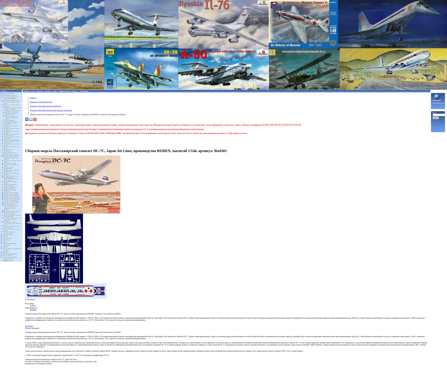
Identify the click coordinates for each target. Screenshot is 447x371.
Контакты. (40, 91)
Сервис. (54, 91)
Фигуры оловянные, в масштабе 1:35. (10, 232)
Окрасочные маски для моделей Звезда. (10, 153)
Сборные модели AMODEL (11, 192)
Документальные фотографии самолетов (11, 120)
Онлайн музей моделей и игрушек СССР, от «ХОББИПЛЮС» (10, 259)
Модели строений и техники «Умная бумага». (12, 226)
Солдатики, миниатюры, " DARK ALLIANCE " (11, 187)
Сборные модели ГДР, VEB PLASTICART (11, 171)
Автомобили (6, 240)
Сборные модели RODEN (11, 195)
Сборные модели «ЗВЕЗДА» (12, 155)
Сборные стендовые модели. (11, 100)
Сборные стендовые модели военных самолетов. (12, 108)
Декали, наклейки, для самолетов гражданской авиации (11, 117)
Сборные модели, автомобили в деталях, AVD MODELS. (12, 200)
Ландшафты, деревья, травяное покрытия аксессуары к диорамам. (12, 219)
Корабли (5, 247)
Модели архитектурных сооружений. (10, 244)
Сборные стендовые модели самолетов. (45, 106)
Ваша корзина (436, 100)
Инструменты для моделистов (9, 150)
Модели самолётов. (8, 93)
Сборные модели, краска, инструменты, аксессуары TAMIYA (11, 158)
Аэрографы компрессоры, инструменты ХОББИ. (10, 97)
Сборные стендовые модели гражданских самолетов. (12, 111)
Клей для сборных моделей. (11, 202)
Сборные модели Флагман (11, 194)
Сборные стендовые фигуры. (12, 139)
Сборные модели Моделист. (11, 176)
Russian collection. (8, 255)
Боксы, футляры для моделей (12, 211)
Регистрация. (84, 91)
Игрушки (5, 252)
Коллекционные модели (10, 95)
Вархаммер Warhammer (9, 254)
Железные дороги (8, 234)
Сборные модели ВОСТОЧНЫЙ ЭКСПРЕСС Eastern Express (11, 179)
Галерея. (74, 91)
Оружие (5, 236)
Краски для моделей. (9, 204)
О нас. (33, 91)
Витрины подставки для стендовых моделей (10, 213)
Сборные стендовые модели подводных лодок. (11, 134)
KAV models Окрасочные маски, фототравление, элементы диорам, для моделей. (11, 207)
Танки (4, 241)
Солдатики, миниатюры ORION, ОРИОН (10, 185)
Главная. (27, 91)
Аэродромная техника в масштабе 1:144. (11, 114)
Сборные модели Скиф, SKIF (12, 197)
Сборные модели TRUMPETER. (8, 168)
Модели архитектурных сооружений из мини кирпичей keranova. (12, 223)
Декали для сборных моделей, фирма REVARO (12, 215)
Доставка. (48, 91)
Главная (33, 98)
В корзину (29, 326)
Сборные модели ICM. (10, 163)
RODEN (33, 310)
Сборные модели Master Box (12, 198)
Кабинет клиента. (64, 91)
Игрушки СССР (7, 238)
